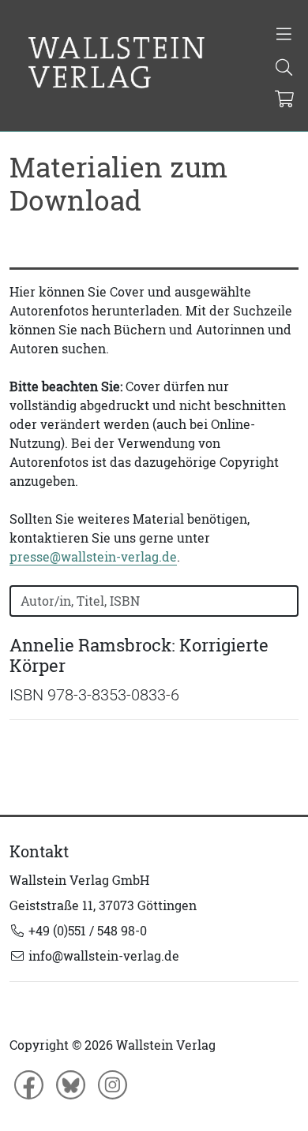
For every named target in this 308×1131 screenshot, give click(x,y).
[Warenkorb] (284, 100)
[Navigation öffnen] (284, 35)
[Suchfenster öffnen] (284, 68)
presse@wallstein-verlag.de (93, 557)
